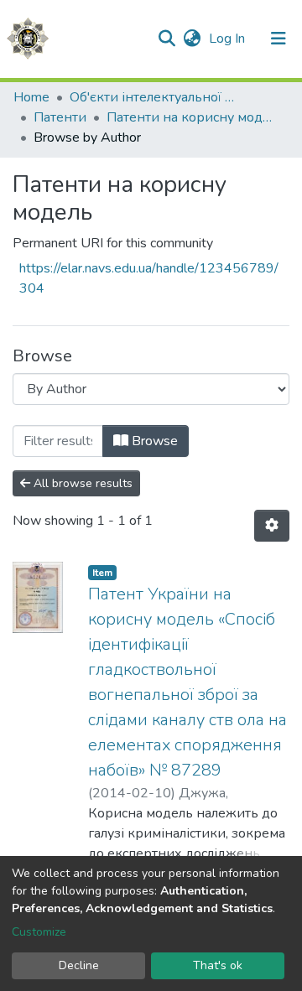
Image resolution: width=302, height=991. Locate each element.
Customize (39, 932)
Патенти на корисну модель (190, 117)
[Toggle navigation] (278, 38)
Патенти (60, 117)
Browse (153, 441)
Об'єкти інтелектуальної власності (153, 97)
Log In (228, 38)
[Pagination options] (271, 526)
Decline (79, 965)
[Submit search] (166, 38)
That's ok (217, 965)
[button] (192, 39)
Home (31, 97)
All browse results (81, 483)
